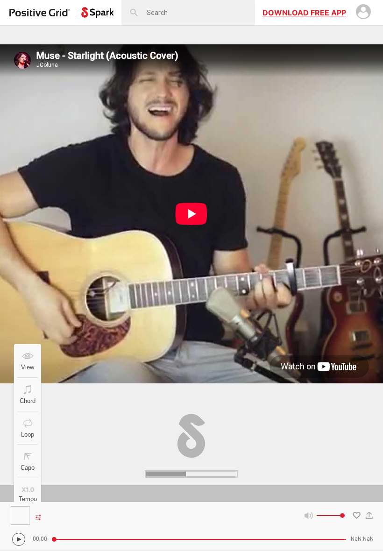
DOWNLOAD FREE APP (304, 12)
